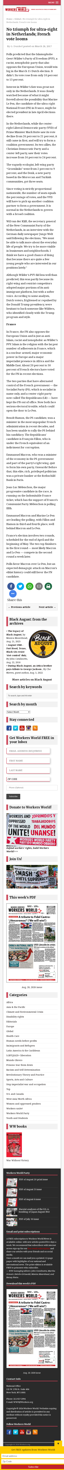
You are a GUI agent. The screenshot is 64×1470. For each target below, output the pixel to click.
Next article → (47, 606)
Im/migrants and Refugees (20, 1045)
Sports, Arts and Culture (19, 1079)
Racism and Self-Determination (23, 1069)
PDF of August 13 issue (30, 1189)
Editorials (11, 1021)
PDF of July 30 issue (29, 1219)
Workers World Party (17, 1113)
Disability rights (15, 1016)
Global (9, 1031)
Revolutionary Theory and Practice (25, 1074)
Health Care (12, 1036)
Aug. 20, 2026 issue (32, 987)
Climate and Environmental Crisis (24, 1011)
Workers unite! (14, 1108)
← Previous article (19, 606)
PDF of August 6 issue (30, 1199)
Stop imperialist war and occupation (26, 1084)
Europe (10, 1026)
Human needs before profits (21, 1040)
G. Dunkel (17, 46)
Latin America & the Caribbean (23, 1050)
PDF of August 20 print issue (33, 1179)
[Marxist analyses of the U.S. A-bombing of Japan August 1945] (11, 1214)
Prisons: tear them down (19, 1064)
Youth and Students (17, 1118)
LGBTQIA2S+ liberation (18, 1055)
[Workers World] (32, 9)
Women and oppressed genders (23, 1103)
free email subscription (39, 1248)
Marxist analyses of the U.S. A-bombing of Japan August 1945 (34, 1210)
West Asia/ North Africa (19, 1098)
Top (8, 1089)
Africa (9, 1002)
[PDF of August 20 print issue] (11, 1184)
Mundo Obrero (14, 1060)
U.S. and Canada (15, 1093)
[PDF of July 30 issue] (11, 1224)
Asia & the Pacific (15, 1007)
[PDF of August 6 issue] (11, 1204)
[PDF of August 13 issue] (11, 1194)
